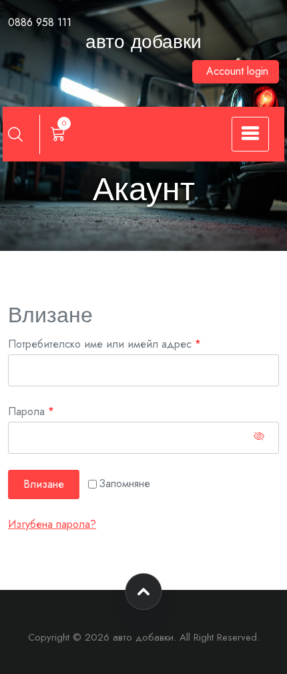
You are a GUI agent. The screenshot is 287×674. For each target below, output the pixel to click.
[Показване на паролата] (259, 438)
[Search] (15, 134)
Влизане (43, 484)
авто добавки (143, 43)
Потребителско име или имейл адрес (140, 344)
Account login (237, 71)
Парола (66, 411)
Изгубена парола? (52, 524)
